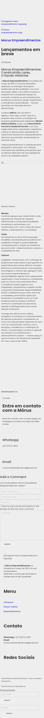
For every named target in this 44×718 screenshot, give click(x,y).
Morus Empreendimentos (21, 40)
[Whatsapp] (4, 4)
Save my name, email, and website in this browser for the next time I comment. (19, 507)
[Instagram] (11, 14)
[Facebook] (4, 14)
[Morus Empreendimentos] (22, 24)
